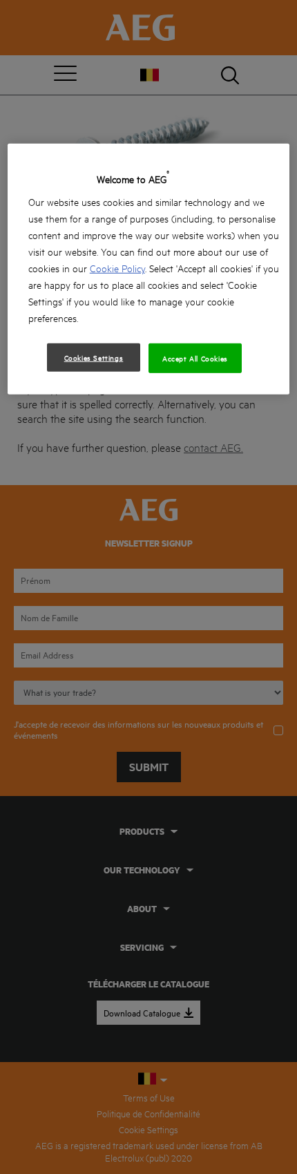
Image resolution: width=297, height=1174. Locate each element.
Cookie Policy (117, 267)
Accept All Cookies (195, 357)
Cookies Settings (94, 357)
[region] (149, 269)
